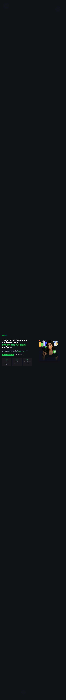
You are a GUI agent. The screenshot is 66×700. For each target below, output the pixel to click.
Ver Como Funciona (19, 354)
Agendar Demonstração (7, 354)
